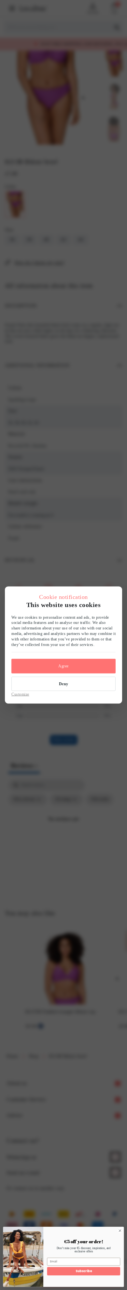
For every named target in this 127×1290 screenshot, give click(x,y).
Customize (20, 694)
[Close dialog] (120, 1231)
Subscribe (84, 1271)
